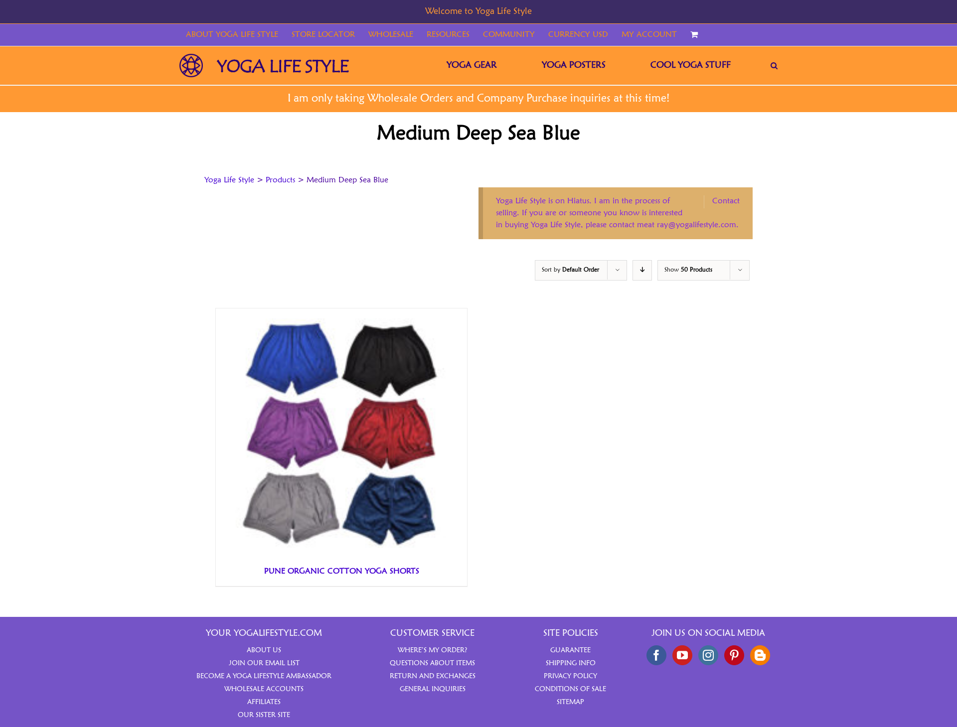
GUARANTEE (570, 650)
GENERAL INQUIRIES (433, 689)
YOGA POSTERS (574, 65)
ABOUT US (264, 650)
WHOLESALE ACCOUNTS (264, 689)
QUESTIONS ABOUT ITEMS (432, 663)
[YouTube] (682, 655)
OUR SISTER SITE (264, 715)
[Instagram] (708, 655)
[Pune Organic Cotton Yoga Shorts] (340, 314)
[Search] (774, 65)
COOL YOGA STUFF (690, 65)
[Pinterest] (734, 655)
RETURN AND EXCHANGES (433, 676)
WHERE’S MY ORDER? (433, 650)
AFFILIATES (264, 702)
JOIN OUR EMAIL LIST (264, 663)
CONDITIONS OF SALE (570, 689)
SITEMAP (570, 702)
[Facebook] (656, 655)
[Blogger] (760, 655)
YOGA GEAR (472, 65)
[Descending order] (642, 270)
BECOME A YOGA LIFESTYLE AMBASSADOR (263, 676)
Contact (726, 201)
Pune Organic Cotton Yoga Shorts (341, 572)
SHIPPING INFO (571, 663)
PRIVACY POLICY (570, 676)
